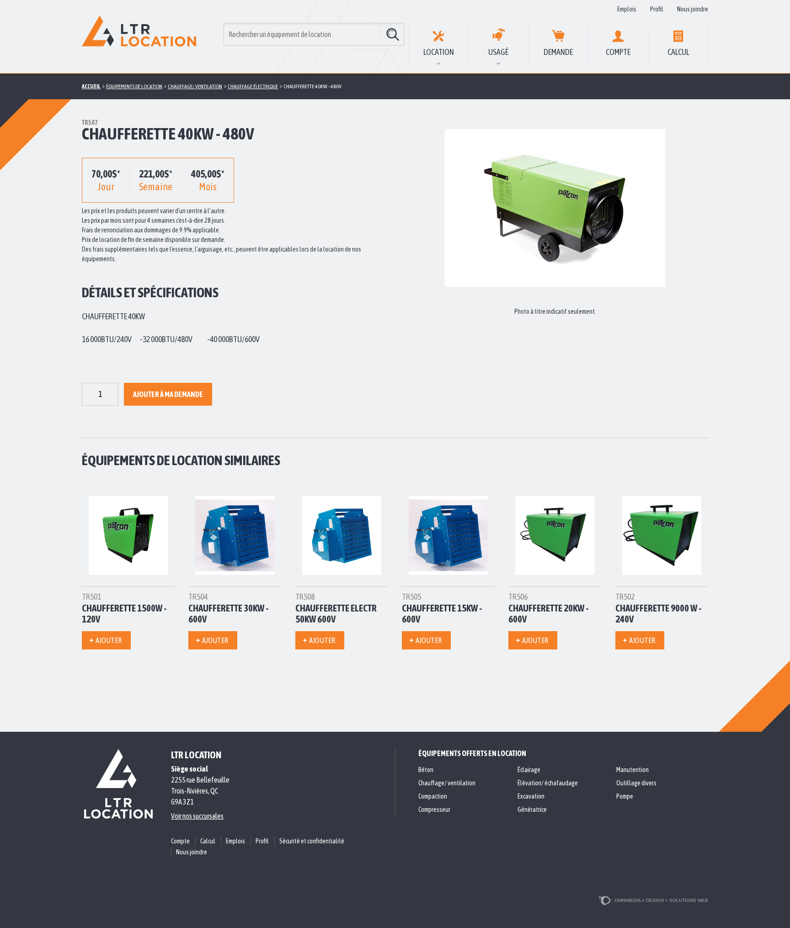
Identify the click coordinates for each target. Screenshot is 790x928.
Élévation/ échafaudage (548, 783)
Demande (558, 52)
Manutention (632, 769)
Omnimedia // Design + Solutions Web (661, 900)
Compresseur (434, 809)
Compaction (432, 796)
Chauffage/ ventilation (446, 783)
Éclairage (529, 769)
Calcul (678, 52)
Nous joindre (692, 9)
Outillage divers (636, 783)
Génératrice (532, 809)
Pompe (624, 796)
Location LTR (139, 36)
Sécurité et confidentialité (311, 841)
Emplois (626, 9)
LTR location (196, 754)
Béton (425, 769)
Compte (618, 52)
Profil (656, 9)
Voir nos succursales (197, 816)
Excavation (531, 796)
